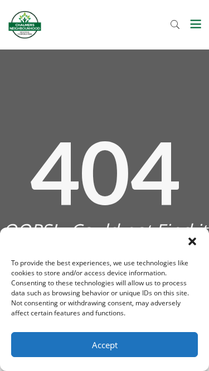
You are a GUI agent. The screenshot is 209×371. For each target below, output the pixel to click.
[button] (192, 241)
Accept (105, 344)
